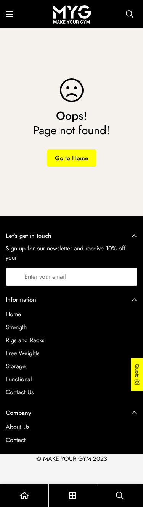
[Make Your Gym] (72, 14)
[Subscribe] (128, 277)
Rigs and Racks (25, 340)
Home (13, 314)
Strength (16, 327)
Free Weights (22, 353)
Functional (19, 379)
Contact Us (20, 392)
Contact (16, 439)
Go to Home (71, 158)
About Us (17, 426)
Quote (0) (137, 374)
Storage (16, 366)
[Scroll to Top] (129, 466)
